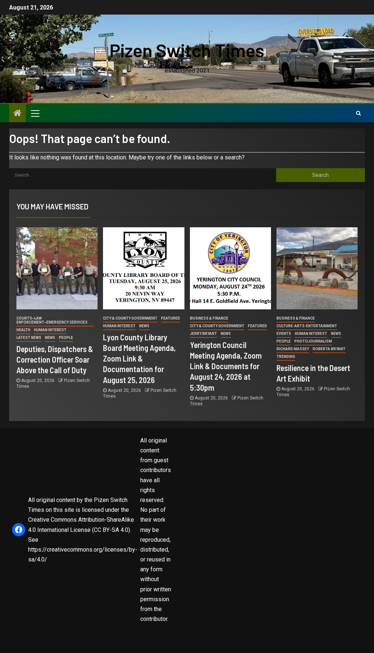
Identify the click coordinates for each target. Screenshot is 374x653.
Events (283, 334)
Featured (170, 318)
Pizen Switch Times (187, 50)
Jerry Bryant (203, 334)
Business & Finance (209, 318)
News (50, 338)
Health (23, 330)
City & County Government (130, 318)
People (66, 338)
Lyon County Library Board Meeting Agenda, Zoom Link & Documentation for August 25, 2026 (139, 358)
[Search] (358, 113)
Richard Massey (292, 349)
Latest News (28, 338)
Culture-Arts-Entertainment (306, 326)
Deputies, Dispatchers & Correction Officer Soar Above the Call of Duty (54, 359)
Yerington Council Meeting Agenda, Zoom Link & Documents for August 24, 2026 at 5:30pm (226, 366)
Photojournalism (313, 341)
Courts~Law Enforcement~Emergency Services (52, 320)
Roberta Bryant (329, 349)
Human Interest (50, 330)
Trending (285, 357)
